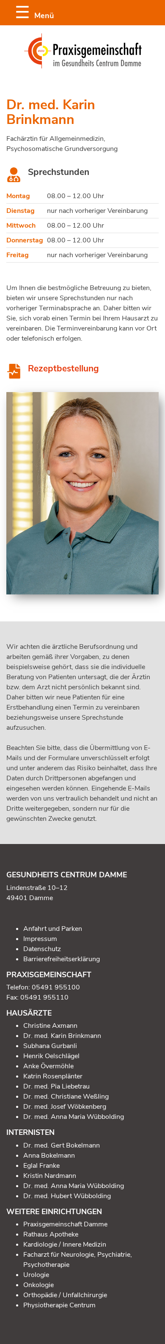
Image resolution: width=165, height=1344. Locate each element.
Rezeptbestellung (63, 368)
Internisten (30, 1132)
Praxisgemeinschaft (48, 975)
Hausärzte (29, 1013)
